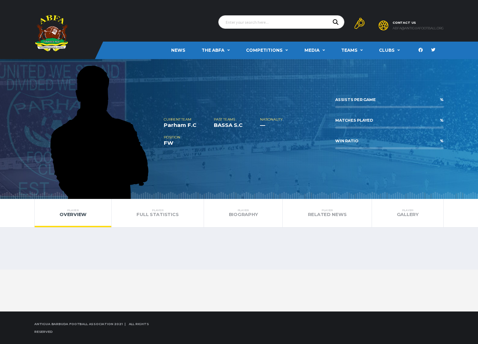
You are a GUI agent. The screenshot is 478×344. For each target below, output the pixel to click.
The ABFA (213, 50)
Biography (243, 212)
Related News (327, 212)
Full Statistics (157, 212)
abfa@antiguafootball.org (418, 28)
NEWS (178, 50)
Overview (72, 212)
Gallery (408, 212)
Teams (349, 50)
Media (311, 50)
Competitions (264, 50)
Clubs (386, 50)
